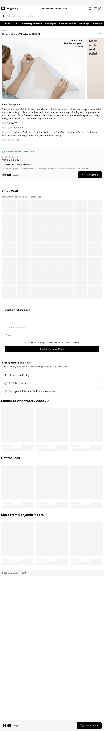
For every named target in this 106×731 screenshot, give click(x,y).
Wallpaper (50, 23)
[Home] (11, 8)
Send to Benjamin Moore (52, 349)
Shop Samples (46, 8)
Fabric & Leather (67, 23)
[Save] (99, 32)
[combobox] (52, 16)
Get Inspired (61, 8)
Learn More (27, 164)
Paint (7, 23)
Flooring (96, 23)
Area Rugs (84, 23)
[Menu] (97, 8)
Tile (15, 23)
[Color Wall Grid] (52, 249)
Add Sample (92, 174)
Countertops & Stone (31, 23)
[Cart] (89, 8)
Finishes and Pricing (17, 375)
